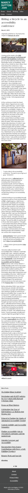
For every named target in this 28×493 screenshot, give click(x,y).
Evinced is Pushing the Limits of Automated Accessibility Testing (13, 419)
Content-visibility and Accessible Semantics (13, 426)
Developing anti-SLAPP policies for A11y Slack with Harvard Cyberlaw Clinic (13, 398)
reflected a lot (17, 178)
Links (3, 14)
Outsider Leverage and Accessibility (10, 441)
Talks (21, 11)
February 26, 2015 (13, 35)
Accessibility (14, 481)
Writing (15, 11)
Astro (16, 487)
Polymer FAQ (9, 283)
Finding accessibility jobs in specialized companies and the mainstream (13, 433)
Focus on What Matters (10, 405)
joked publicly (12, 319)
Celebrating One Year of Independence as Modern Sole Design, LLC (12, 411)
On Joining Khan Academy (11, 392)
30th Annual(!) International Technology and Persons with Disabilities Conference (13, 57)
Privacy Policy (14, 477)
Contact (9, 14)
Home (3, 11)
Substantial (8, 258)
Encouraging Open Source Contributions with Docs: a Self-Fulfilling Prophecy (13, 449)
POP (4, 201)
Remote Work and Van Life (11, 456)
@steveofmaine (8, 236)
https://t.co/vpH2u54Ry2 (14, 241)
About (9, 11)
